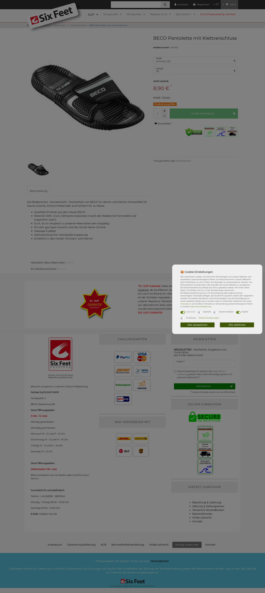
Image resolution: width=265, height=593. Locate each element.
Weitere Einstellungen (209, 318)
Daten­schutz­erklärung (200, 306)
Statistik (207, 312)
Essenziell (190, 312)
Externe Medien (226, 312)
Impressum (185, 304)
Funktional (191, 318)
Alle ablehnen (237, 324)
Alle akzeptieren (197, 324)
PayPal (245, 312)
